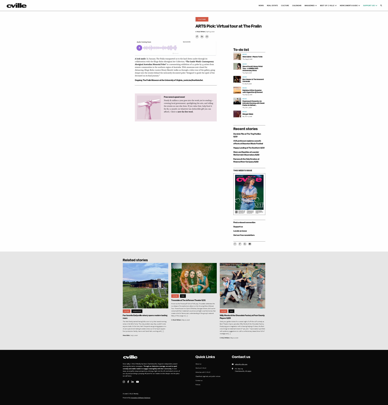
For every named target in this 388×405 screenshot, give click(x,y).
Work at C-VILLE (201, 368)
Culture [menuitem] (285, 5)
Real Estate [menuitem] (272, 5)
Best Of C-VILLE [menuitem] (327, 5)
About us (198, 364)
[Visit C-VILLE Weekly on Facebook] (128, 381)
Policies (198, 384)
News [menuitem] (261, 5)
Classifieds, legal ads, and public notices (208, 376)
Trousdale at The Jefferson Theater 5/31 (188, 300)
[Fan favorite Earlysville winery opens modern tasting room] (145, 285)
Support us (238, 226)
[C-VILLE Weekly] (17, 5)
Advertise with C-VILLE (203, 372)
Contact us (199, 380)
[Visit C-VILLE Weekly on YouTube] (137, 381)
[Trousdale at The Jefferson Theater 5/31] (194, 278)
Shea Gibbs (126, 335)
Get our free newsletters (244, 235)
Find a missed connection (244, 222)
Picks (182, 296)
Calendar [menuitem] (296, 5)
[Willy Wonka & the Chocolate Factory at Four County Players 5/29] (242, 285)
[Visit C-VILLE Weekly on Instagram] (124, 381)
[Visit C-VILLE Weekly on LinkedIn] (132, 381)
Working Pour (137, 311)
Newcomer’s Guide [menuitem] (349, 5)
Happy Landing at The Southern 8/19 (249, 147)
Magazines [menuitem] (310, 5)
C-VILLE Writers (200, 31)
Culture (202, 19)
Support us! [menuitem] (369, 5)
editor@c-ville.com (241, 364)
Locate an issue (240, 231)
